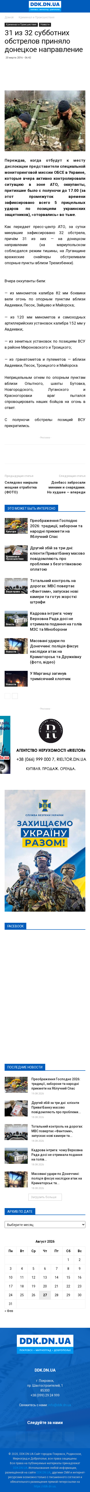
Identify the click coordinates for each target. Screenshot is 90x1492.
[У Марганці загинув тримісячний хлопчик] (16, 679)
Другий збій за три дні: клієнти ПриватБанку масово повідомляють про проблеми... (56, 1107)
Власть (10, 624)
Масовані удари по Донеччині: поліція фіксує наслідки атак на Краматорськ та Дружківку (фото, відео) (55, 651)
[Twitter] (45, 1436)
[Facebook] (20, 1436)
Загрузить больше (44, 1197)
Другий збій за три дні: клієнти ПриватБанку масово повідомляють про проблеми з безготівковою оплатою (57, 559)
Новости (45, 24)
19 (33, 1286)
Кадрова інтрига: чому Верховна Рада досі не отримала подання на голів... (57, 1154)
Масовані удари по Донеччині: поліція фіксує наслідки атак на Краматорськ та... (56, 1178)
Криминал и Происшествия (36, 17)
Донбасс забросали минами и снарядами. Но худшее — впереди (66, 487)
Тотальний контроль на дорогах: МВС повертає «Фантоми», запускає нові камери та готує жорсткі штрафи (54, 591)
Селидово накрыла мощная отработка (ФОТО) (21, 487)
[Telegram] (32, 1436)
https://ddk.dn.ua (45, 1486)
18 (22, 1286)
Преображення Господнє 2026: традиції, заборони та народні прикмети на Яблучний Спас (55, 1083)
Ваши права (13, 591)
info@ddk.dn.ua (59, 1405)
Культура (11, 531)
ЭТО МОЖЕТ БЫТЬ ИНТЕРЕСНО (31, 508)
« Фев (9, 1311)
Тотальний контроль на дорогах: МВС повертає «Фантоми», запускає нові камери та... (57, 1131)
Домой (9, 17)
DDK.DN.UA (20, 1467)
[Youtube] (69, 1436)
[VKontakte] (57, 1436)
